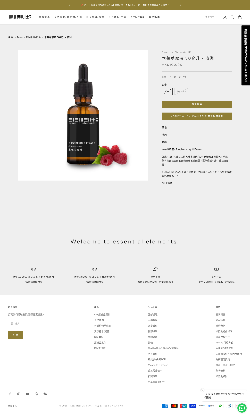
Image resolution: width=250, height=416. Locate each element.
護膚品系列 (100, 342)
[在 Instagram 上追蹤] (18, 394)
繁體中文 (209, 17)
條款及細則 (222, 376)
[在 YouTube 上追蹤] (27, 394)
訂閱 (15, 334)
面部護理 (152, 314)
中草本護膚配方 (156, 382)
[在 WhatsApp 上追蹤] (36, 394)
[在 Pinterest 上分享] (179, 77)
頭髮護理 (152, 325)
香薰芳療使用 (155, 370)
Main (19, 37)
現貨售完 (197, 104)
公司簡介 (220, 320)
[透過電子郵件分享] (184, 77)
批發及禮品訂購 (224, 331)
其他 (150, 342)
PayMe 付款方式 (224, 342)
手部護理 (152, 320)
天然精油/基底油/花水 (68, 17)
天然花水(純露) (102, 331)
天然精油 (99, 320)
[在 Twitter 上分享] (174, 77)
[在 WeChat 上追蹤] (45, 394)
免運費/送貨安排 (224, 348)
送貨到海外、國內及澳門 (229, 353)
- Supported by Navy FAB (108, 406)
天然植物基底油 (102, 325)
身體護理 (152, 336)
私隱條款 (220, 370)
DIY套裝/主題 (118, 17)
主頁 (10, 37)
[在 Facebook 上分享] (170, 77)
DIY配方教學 (138, 17)
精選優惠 (44, 17)
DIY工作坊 (99, 348)
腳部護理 (152, 331)
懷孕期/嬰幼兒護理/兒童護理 (163, 348)
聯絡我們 (220, 325)
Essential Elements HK (176, 52)
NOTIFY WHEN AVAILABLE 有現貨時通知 (197, 116)
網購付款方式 (223, 336)
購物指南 (154, 17)
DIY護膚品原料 (102, 314)
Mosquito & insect (158, 365)
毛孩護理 (152, 353)
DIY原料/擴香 (95, 17)
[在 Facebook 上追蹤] (10, 394)
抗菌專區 (152, 376)
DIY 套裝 (99, 336)
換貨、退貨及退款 (225, 365)
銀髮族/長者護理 (157, 359)
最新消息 (220, 314)
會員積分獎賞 (223, 359)
